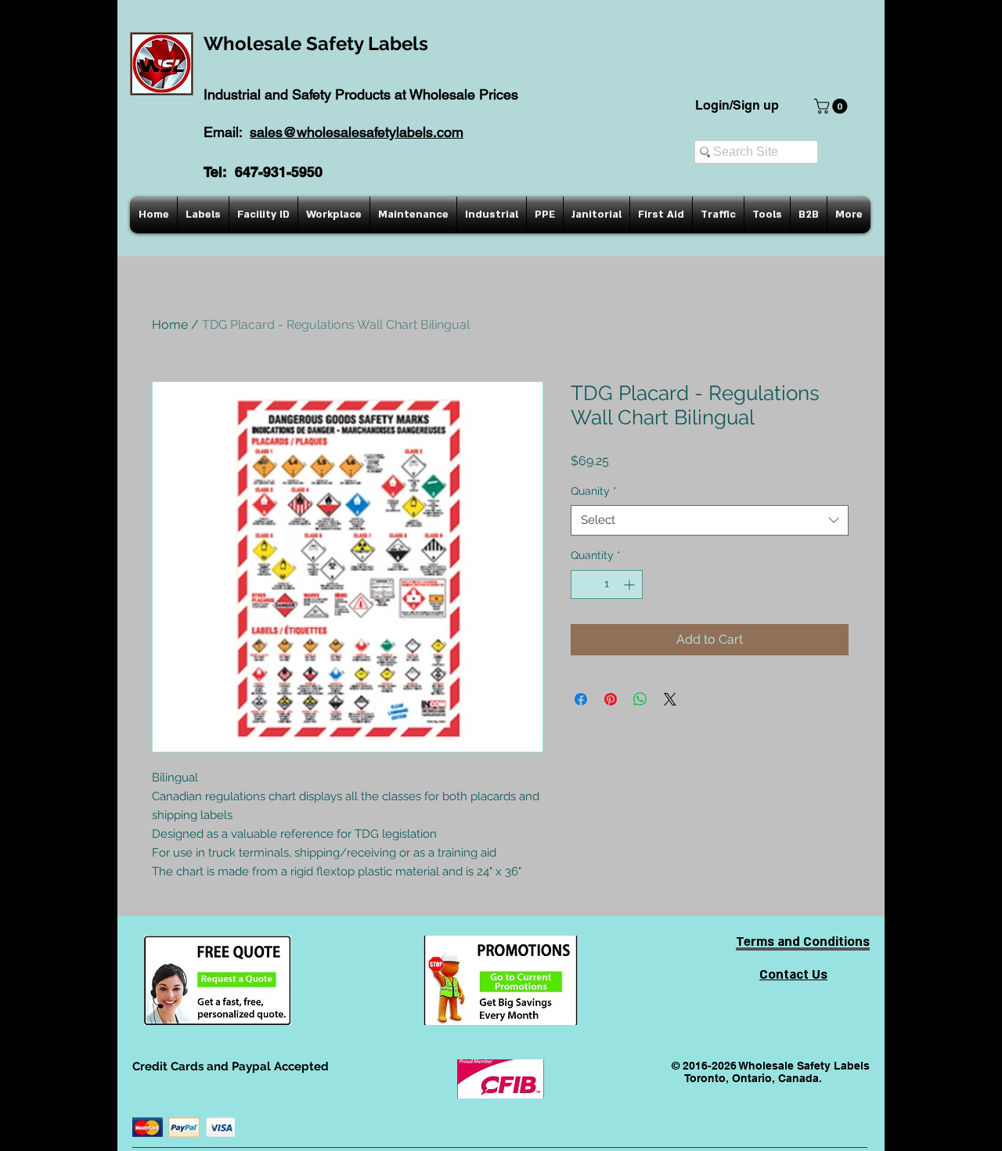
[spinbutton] (607, 584)
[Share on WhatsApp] (640, 699)
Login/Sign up (737, 105)
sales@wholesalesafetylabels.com (356, 132)
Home (170, 324)
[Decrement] (583, 584)
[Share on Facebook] (580, 699)
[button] (832, 106)
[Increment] (630, 584)
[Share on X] (670, 699)
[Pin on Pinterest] (610, 699)
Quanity (594, 491)
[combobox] (710, 520)
